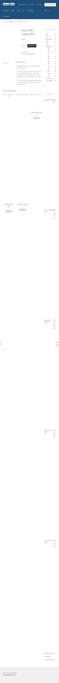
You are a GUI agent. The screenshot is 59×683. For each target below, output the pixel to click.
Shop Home (31, 4)
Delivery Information (49, 653)
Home (5, 21)
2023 (49, 68)
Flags (18, 10)
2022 (49, 66)
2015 (49, 49)
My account (38, 4)
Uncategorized (49, 80)
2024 (49, 70)
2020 (49, 61)
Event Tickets (30, 10)
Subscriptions (6, 16)
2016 (49, 51)
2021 (49, 63)
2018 (49, 56)
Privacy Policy (47, 656)
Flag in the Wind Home (22, 4)
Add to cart (32, 45)
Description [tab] (6, 63)
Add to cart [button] (8, 211)
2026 (47, 34)
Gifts (23, 10)
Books (13, 10)
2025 (49, 73)
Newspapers (6, 10)
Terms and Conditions (49, 659)
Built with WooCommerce (9, 674)
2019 (49, 58)
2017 (16, 21)
